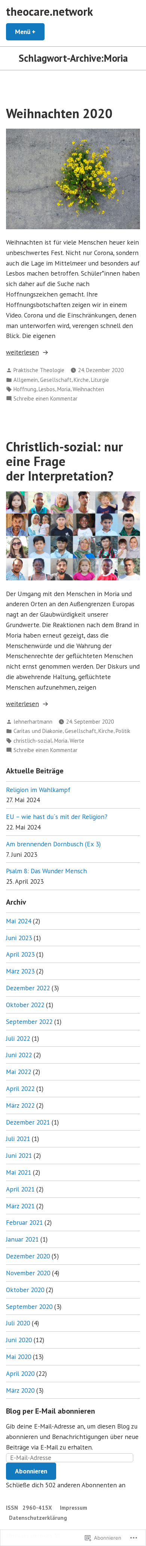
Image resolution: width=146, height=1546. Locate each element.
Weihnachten (88, 389)
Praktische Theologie (38, 370)
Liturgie (100, 379)
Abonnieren (31, 1471)
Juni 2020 (19, 1339)
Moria (63, 389)
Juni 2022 (19, 1054)
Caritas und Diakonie (38, 730)
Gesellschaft (56, 379)
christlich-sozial (32, 740)
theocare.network (49, 11)
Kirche (81, 379)
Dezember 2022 (28, 988)
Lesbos (47, 389)
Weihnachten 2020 (59, 113)
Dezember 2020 (28, 1256)
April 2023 (20, 954)
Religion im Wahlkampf (38, 789)
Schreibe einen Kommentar (45, 399)
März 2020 (20, 1390)
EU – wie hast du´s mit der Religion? (56, 816)
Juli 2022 (18, 1038)
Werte (77, 740)
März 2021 (20, 1206)
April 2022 (20, 1088)
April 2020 (20, 1373)
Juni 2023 (19, 937)
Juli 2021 (18, 1138)
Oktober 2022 (25, 1004)
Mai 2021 (18, 1172)
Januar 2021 (22, 1239)
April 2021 (20, 1189)
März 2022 (20, 1105)
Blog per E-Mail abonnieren (50, 1411)
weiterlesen (22, 352)
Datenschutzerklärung (38, 1517)
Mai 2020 (18, 1356)
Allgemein (25, 379)
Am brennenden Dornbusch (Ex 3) (53, 844)
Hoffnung (24, 389)
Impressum (73, 1507)
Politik (123, 730)
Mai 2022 (18, 1071)
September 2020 (29, 1306)
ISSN (12, 1507)
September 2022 (29, 1021)
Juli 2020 (18, 1323)
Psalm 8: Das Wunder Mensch (46, 870)
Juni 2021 (19, 1155)
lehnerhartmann (32, 721)
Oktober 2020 (25, 1289)
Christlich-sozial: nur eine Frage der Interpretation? (64, 461)
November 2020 (28, 1273)
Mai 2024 (18, 921)
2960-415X (37, 1507)
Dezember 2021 (28, 1122)
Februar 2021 (24, 1222)
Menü (30, 31)
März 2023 (20, 971)
